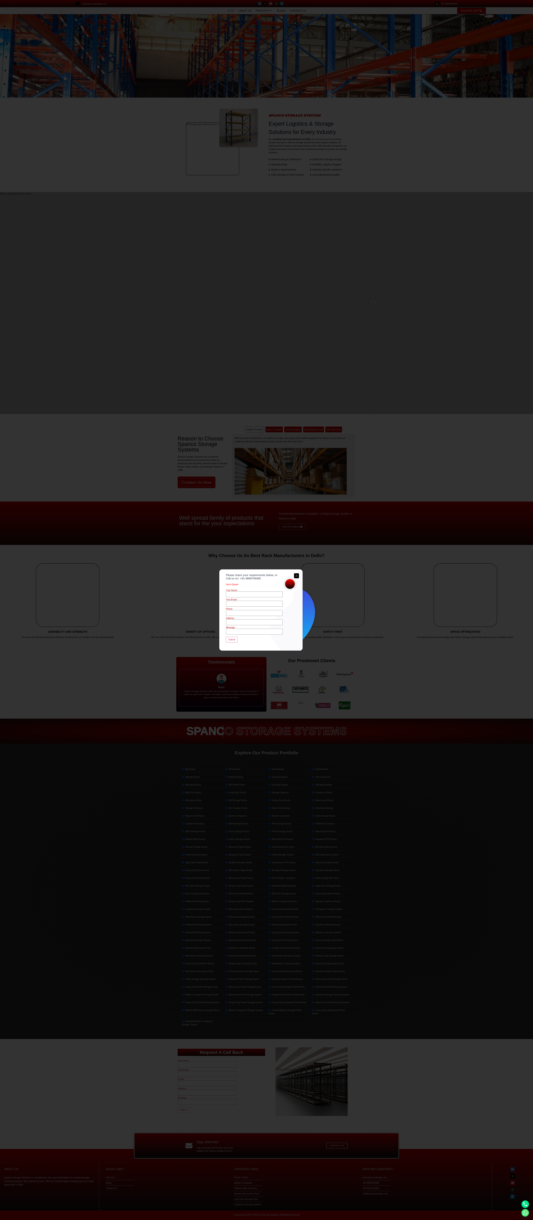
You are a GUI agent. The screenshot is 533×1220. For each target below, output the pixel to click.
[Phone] (525, 1204)
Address (230, 618)
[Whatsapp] (525, 1213)
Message (230, 627)
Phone (229, 609)
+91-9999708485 (250, 578)
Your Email (231, 600)
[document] (266, 610)
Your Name (231, 590)
